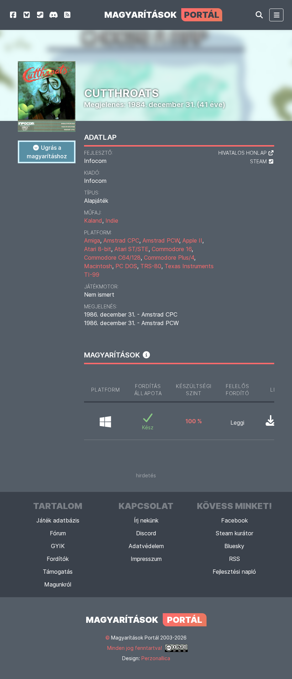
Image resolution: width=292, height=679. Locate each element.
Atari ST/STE (131, 249)
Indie (111, 220)
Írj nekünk (146, 520)
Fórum (58, 533)
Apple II (192, 240)
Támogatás (58, 571)
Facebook (234, 520)
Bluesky (234, 546)
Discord (146, 533)
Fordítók (58, 558)
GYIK (58, 546)
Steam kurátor (234, 533)
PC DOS (126, 266)
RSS (234, 558)
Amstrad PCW (160, 240)
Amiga (92, 240)
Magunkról (57, 584)
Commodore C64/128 (112, 257)
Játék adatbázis (57, 520)
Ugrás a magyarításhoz (47, 152)
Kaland (93, 220)
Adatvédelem (146, 546)
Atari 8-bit (97, 249)
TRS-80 (150, 266)
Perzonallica (155, 658)
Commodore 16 (172, 249)
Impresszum (146, 558)
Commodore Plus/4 (169, 257)
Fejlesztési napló (234, 571)
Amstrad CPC (121, 240)
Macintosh (98, 266)
